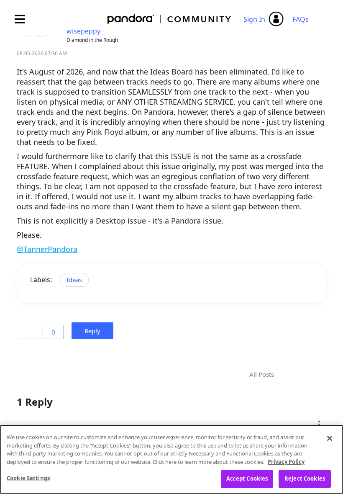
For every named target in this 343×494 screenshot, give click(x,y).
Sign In (254, 19)
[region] (171, 459)
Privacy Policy (286, 462)
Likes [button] (31, 332)
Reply (95, 331)
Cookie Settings (28, 478)
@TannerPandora (47, 249)
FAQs (300, 19)
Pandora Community (169, 19)
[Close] (329, 438)
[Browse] (24, 19)
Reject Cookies (304, 478)
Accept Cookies (247, 478)
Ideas (74, 279)
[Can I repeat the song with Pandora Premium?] (292, 374)
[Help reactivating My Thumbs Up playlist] (306, 374)
